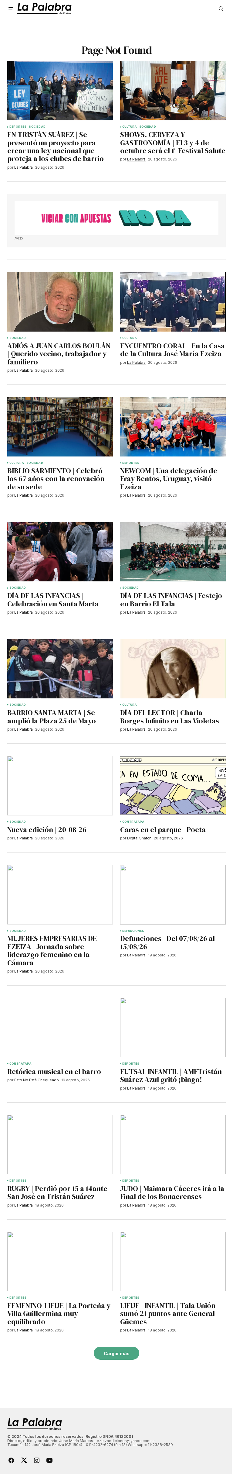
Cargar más (117, 1353)
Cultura (129, 126)
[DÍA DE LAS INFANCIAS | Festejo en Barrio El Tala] (173, 552)
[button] (11, 8)
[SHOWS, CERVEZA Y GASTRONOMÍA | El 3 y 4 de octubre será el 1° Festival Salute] (173, 91)
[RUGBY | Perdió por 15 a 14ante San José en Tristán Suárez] (60, 1144)
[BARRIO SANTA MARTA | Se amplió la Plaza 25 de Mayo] (60, 669)
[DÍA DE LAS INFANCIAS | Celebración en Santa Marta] (60, 552)
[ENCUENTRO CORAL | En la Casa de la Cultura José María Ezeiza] (173, 302)
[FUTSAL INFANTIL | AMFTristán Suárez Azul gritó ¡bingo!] (173, 1027)
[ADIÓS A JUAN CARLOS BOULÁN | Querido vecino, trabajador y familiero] (60, 302)
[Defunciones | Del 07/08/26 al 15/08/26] (173, 895)
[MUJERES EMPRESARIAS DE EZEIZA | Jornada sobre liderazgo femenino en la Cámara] (60, 895)
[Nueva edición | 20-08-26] (60, 785)
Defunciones (133, 930)
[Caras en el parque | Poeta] (173, 785)
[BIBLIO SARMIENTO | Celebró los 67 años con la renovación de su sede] (60, 426)
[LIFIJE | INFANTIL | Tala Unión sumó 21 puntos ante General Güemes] (173, 1261)
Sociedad (37, 126)
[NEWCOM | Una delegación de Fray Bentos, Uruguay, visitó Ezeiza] (173, 426)
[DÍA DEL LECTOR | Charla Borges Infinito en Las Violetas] (173, 669)
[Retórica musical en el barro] (60, 1027)
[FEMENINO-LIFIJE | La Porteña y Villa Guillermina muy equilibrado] (60, 1261)
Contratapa (133, 821)
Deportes (17, 126)
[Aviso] (116, 218)
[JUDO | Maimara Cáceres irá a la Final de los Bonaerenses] (173, 1144)
